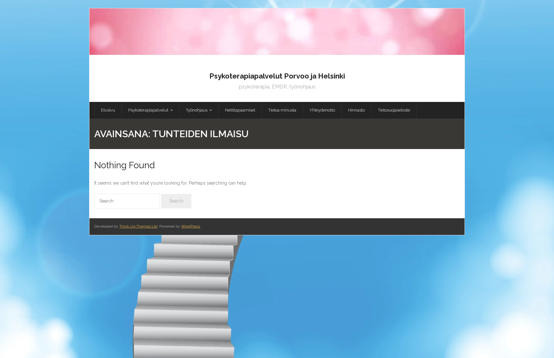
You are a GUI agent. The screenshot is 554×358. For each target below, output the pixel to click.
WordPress (190, 226)
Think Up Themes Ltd (138, 226)
